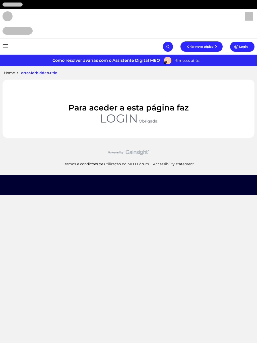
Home (9, 73)
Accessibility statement (173, 164)
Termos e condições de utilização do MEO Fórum (106, 164)
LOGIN (119, 118)
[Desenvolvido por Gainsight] (128, 153)
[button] (6, 47)
